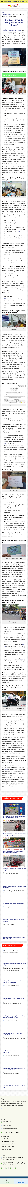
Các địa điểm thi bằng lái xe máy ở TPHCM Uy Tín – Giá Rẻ (14, 1051)
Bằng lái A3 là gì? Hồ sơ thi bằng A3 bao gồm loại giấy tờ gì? (13, 920)
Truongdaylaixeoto (7, 14)
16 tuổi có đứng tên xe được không (11, 30)
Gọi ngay (7, 1181)
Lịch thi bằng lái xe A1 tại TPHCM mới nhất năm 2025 (14, 1086)
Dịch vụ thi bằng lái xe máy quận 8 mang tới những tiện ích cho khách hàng (13, 852)
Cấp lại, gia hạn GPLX (8, 1146)
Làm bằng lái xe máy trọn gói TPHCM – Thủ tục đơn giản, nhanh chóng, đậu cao (14, 1016)
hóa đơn (19, 231)
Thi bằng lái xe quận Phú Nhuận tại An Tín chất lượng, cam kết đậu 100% (14, 1069)
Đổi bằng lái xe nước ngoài (9, 1141)
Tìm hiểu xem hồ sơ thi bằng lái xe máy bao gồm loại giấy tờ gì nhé (14, 869)
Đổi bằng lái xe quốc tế (8, 1144)
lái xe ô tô (22, 659)
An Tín (6, 769)
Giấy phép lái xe (8, 299)
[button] (2, 5)
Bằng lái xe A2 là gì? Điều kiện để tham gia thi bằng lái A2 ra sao (14, 938)
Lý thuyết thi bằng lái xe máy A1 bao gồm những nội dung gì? (14, 887)
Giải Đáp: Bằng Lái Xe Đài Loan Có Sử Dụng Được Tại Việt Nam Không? (13, 981)
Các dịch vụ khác (6, 1149)
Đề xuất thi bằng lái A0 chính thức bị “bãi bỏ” (13, 903)
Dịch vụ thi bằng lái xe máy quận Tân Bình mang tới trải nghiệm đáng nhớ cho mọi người (14, 834)
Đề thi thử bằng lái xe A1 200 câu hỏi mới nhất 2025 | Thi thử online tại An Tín (14, 817)
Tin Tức (4, 12)
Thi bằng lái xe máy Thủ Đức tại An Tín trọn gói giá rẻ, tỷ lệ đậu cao (14, 1034)
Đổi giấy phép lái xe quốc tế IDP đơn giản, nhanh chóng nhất (14, 964)
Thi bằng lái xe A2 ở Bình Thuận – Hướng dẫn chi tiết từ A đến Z (13, 999)
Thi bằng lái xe (6, 1139)
